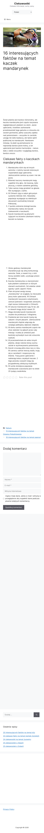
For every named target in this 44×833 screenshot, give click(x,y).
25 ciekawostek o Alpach (13, 743)
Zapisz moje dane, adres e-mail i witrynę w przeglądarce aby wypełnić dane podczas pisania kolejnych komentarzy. (23, 498)
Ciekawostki (22, 3)
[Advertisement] (22, 96)
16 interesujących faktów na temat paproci (23, 437)
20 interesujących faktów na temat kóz (19, 733)
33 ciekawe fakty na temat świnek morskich (21, 736)
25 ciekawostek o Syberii (13, 746)
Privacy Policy (8, 809)
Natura (8, 428)
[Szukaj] (36, 714)
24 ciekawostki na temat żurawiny (17, 739)
